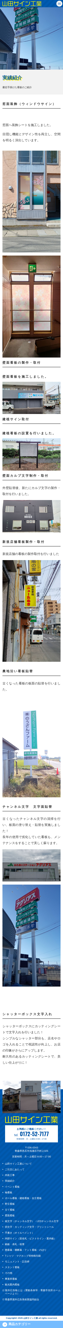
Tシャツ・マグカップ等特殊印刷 (23, 1255)
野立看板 (10, 1203)
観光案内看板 (12, 1284)
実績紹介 (10, 1180)
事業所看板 (11, 1278)
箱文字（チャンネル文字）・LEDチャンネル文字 (32, 1221)
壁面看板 (10, 1215)
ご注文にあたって (14, 1169)
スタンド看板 (12, 1267)
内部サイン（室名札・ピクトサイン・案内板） (30, 1238)
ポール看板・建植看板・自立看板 (23, 1198)
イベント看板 (12, 1186)
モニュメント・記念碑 (17, 1261)
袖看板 (8, 1192)
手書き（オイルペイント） (19, 1232)
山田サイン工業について (18, 1163)
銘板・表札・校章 (14, 1244)
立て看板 (10, 1209)
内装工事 (10, 1175)
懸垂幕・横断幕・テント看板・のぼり (26, 1250)
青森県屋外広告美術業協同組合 (22, 1299)
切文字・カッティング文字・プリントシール (29, 1226)
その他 (8, 1273)
